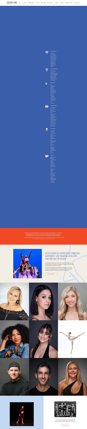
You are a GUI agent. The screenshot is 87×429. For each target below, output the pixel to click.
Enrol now (65, 425)
